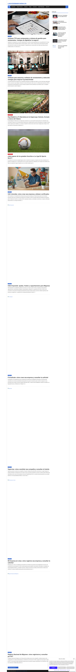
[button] (73, 658)
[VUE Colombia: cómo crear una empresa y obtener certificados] (29, 178)
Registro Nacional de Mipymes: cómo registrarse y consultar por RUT (28, 655)
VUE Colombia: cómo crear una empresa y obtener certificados (28, 194)
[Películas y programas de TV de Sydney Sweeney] (55, 46)
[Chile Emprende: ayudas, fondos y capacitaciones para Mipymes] (29, 243)
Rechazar (62, 667)
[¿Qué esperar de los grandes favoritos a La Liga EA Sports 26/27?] (29, 140)
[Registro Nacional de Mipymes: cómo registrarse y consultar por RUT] (29, 612)
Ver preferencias (70, 667)
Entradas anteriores (12, 667)
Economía (35, 6)
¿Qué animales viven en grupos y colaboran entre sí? (62, 41)
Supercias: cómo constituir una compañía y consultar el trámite (28, 469)
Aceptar (53, 667)
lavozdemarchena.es (17, 4)
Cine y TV (47, 6)
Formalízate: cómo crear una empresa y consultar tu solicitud (28, 377)
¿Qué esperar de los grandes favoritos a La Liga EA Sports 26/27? (27, 157)
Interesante (13, 6)
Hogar (30, 6)
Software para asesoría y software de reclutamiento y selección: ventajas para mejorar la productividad (29, 78)
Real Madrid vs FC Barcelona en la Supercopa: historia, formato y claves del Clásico (28, 118)
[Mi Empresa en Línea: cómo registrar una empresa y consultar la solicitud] (29, 518)
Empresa (25, 6)
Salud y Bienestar (41, 6)
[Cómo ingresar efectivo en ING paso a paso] (55, 22)
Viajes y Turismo (20, 6)
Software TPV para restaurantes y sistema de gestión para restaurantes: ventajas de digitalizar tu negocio (27, 39)
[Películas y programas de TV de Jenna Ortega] (55, 16)
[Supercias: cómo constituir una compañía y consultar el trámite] (29, 426)
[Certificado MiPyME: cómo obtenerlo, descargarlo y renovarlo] (55, 34)
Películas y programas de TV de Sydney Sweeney (62, 46)
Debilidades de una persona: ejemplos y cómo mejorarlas (62, 28)
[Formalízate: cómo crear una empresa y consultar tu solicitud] (29, 335)
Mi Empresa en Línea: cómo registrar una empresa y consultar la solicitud (29, 562)
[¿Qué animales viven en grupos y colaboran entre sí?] (55, 41)
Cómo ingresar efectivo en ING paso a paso (62, 22)
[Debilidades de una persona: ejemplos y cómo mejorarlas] (55, 28)
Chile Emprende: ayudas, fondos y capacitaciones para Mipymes (29, 286)
